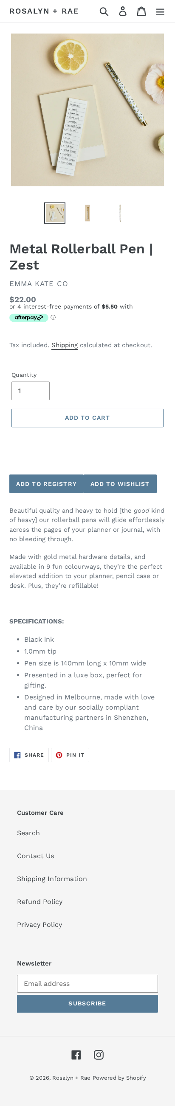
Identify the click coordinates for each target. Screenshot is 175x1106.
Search (28, 833)
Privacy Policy (39, 925)
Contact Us (35, 856)
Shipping (64, 345)
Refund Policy (39, 902)
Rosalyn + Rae (44, 10)
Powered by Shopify (119, 1078)
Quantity (24, 374)
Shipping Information (52, 879)
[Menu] (160, 11)
